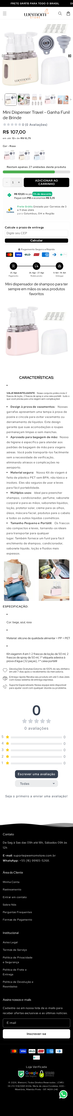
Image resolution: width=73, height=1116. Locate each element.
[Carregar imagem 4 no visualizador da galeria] (50, 99)
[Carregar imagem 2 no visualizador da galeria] (24, 99)
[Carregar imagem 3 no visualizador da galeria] (37, 99)
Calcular (36, 240)
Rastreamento (12, 889)
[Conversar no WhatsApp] (63, 1094)
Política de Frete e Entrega (15, 972)
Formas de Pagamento (17, 919)
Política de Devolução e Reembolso (18, 984)
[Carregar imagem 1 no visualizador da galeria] (11, 99)
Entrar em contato (15, 897)
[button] (5, 13)
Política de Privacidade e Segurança (18, 960)
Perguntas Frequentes (17, 912)
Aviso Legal (10, 942)
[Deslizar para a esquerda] (3, 55)
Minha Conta (11, 882)
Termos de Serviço (15, 949)
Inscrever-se (36, 1034)
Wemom (22, 1082)
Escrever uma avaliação (36, 774)
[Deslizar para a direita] (69, 55)
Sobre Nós (9, 904)
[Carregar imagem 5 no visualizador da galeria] (63, 99)
